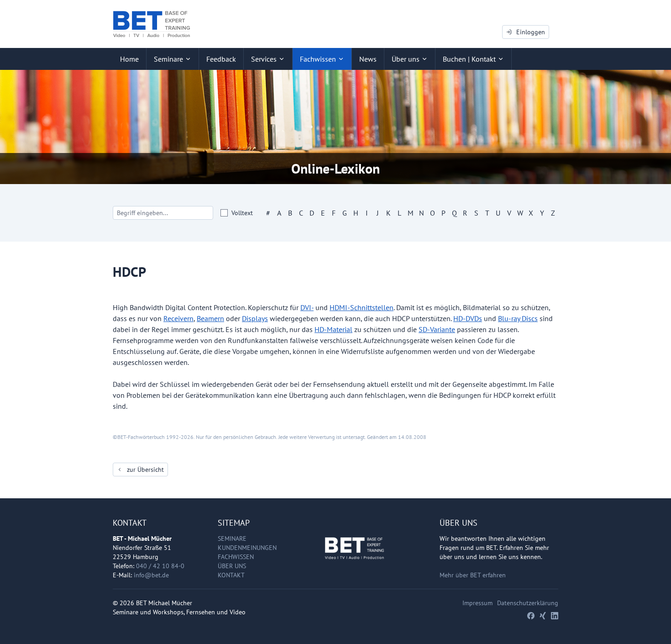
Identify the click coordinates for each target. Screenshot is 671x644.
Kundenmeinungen (247, 548)
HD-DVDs (467, 318)
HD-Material (333, 329)
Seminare (232, 538)
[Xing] (542, 615)
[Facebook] (531, 615)
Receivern (178, 318)
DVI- (307, 307)
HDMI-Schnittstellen (361, 307)
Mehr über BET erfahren (473, 575)
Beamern (210, 318)
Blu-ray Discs (518, 318)
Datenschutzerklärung (527, 603)
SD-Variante (437, 329)
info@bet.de (151, 575)
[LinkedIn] (554, 615)
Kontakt (231, 575)
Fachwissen (236, 557)
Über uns (232, 566)
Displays (255, 318)
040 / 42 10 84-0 (160, 566)
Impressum (477, 603)
